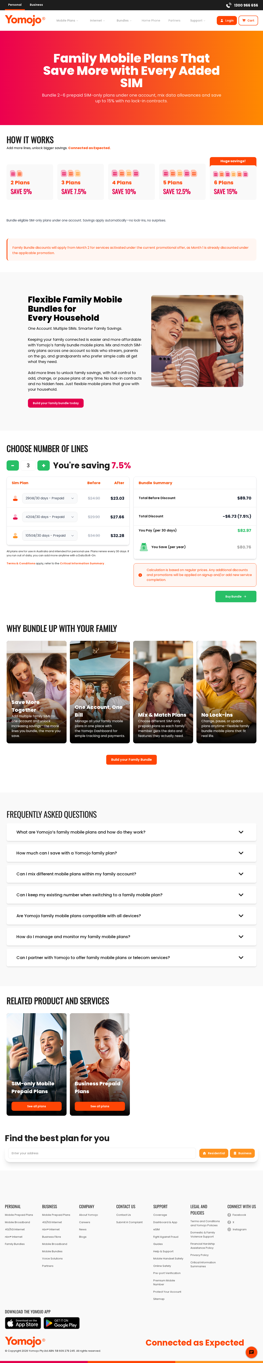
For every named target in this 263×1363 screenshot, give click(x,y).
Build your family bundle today (56, 403)
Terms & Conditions (21, 563)
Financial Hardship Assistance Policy (202, 1246)
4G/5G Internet (15, 1229)
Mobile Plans (66, 20)
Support (196, 20)
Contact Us (123, 1215)
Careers (84, 1222)
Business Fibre (51, 1237)
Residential (216, 1153)
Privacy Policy (199, 1255)
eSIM (156, 1229)
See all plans (36, 1106)
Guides (158, 1244)
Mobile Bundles (52, 1251)
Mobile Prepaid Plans (19, 1215)
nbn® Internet (13, 1237)
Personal (15, 5)
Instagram (240, 1229)
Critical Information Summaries (203, 1264)
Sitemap (159, 1299)
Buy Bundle (233, 596)
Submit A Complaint (129, 1222)
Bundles (123, 20)
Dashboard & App (165, 1222)
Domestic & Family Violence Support (202, 1235)
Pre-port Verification (167, 1273)
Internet (96, 20)
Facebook (239, 1215)
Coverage (160, 1215)
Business (36, 5)
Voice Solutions (52, 1258)
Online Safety (162, 1266)
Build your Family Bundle (131, 759)
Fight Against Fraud (165, 1237)
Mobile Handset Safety (168, 1258)
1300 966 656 (246, 5)
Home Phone (151, 20)
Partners (174, 20)
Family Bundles (15, 1244)
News (83, 1229)
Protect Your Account (167, 1292)
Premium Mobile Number (164, 1283)
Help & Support (163, 1251)
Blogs (83, 1237)
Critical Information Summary (82, 563)
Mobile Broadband (17, 1222)
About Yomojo (88, 1215)
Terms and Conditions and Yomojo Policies (205, 1223)
